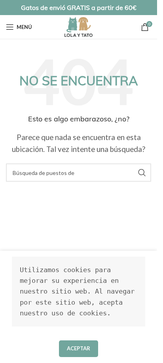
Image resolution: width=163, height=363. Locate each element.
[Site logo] (78, 26)
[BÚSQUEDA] (142, 172)
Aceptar (78, 348)
